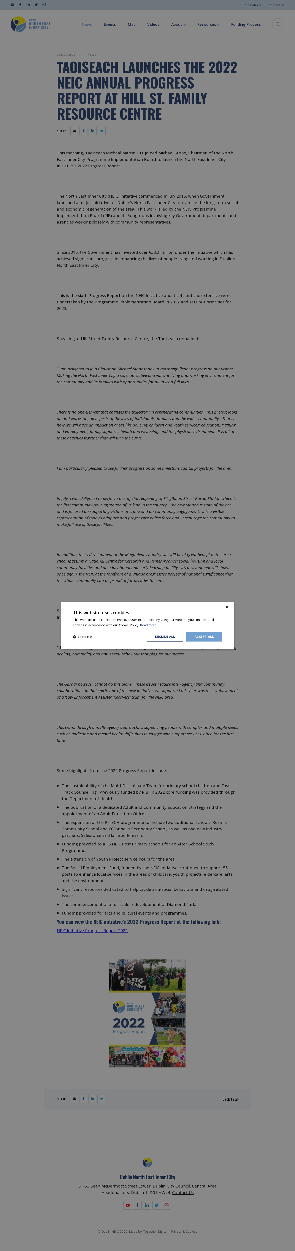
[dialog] (147, 625)
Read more (148, 625)
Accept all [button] (204, 636)
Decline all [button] (165, 636)
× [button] (226, 607)
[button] (85, 636)
